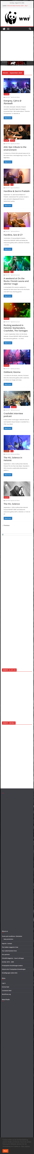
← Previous (6, 525)
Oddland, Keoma (12, 372)
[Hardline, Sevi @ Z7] (17, 219)
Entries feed (5, 987)
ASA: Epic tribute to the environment (15, 148)
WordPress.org (6, 994)
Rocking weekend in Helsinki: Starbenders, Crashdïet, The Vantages (16, 328)
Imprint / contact (7, 943)
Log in (4, 983)
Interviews (6, 407)
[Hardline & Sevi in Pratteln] (17, 176)
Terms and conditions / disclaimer (12, 936)
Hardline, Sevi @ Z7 (13, 234)
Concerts (6, 184)
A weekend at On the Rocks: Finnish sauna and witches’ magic (16, 281)
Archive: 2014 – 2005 (8, 962)
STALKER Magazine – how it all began (13, 958)
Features (6, 140)
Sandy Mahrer (16, 187)
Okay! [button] (5, 1151)
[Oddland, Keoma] (17, 357)
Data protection (8, 939)
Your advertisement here (9, 951)
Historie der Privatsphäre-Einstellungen (14, 969)
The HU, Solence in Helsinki (13, 459)
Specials (12, 140)
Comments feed (6, 990)
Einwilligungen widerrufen (9, 973)
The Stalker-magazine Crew (10, 947)
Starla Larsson (16, 275)
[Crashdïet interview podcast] (17, 398)
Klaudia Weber (16, 97)
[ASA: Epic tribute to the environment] (17, 132)
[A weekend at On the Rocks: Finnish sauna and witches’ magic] (17, 263)
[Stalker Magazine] (4, 29)
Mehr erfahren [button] (25, 1146)
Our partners (6, 954)
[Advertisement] (17, 46)
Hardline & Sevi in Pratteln (17, 191)
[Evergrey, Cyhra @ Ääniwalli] (17, 85)
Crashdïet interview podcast (13, 415)
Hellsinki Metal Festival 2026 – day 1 (17, 6)
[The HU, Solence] (17, 488)
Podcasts (14, 407)
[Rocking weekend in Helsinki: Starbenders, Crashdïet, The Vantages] (17, 310)
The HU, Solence (12, 503)
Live (12, 184)
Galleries (6, 94)
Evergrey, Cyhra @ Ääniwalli (12, 102)
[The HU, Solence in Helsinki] (17, 442)
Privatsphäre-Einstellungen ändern (12, 965)
